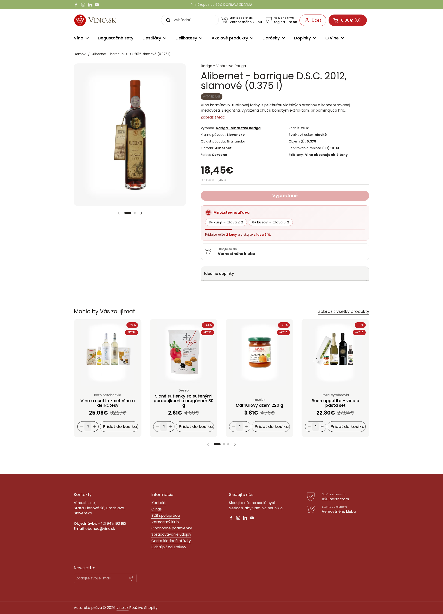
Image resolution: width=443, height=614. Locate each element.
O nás (156, 509)
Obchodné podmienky (171, 528)
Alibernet (223, 148)
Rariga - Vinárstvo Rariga (238, 128)
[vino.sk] (103, 20)
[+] (94, 426)
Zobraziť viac (213, 117)
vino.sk (123, 607)
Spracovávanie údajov (171, 534)
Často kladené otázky (171, 540)
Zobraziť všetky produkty (343, 311)
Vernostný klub (165, 522)
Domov (80, 54)
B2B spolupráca (165, 515)
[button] (127, 213)
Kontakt (158, 502)
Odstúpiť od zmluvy (168, 547)
